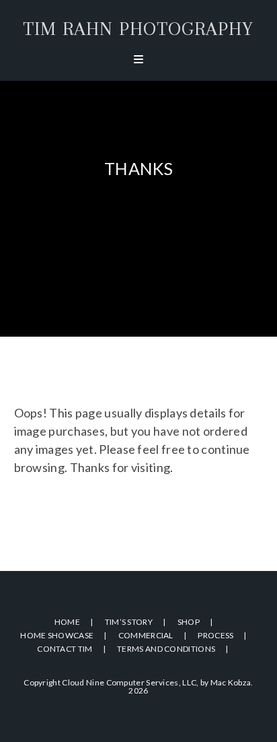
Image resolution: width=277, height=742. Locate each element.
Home (67, 622)
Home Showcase (56, 635)
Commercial (145, 635)
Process (215, 635)
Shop (188, 622)
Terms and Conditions (166, 649)
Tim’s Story (129, 622)
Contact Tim (64, 649)
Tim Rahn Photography (138, 29)
